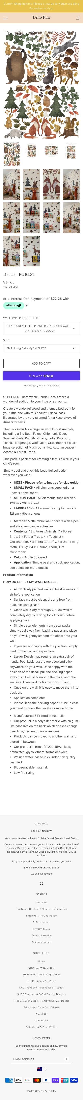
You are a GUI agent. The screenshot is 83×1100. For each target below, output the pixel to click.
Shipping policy (41, 942)
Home (41, 961)
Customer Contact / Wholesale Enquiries (42, 909)
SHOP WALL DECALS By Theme (41, 974)
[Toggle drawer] (5, 18)
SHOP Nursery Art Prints (41, 981)
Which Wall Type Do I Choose (42, 1007)
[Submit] (66, 1059)
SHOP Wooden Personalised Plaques (41, 987)
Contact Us (41, 1020)
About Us (41, 902)
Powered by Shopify (41, 1091)
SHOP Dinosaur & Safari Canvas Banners (41, 994)
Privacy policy (41, 929)
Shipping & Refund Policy (41, 915)
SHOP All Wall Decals (42, 968)
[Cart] (77, 18)
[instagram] (41, 884)
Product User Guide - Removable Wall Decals (41, 1001)
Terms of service (42, 935)
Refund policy (41, 922)
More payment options (41, 386)
